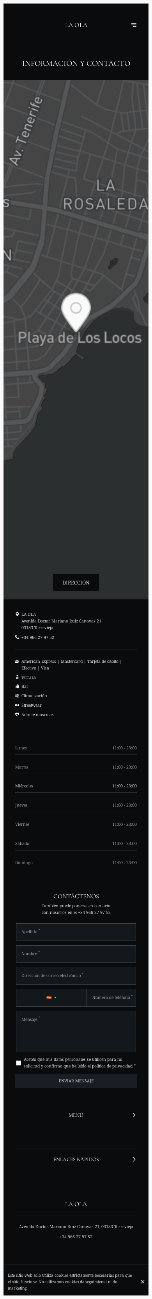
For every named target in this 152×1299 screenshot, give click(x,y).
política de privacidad (112, 1066)
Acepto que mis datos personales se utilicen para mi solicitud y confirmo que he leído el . (80, 1063)
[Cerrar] (142, 1282)
